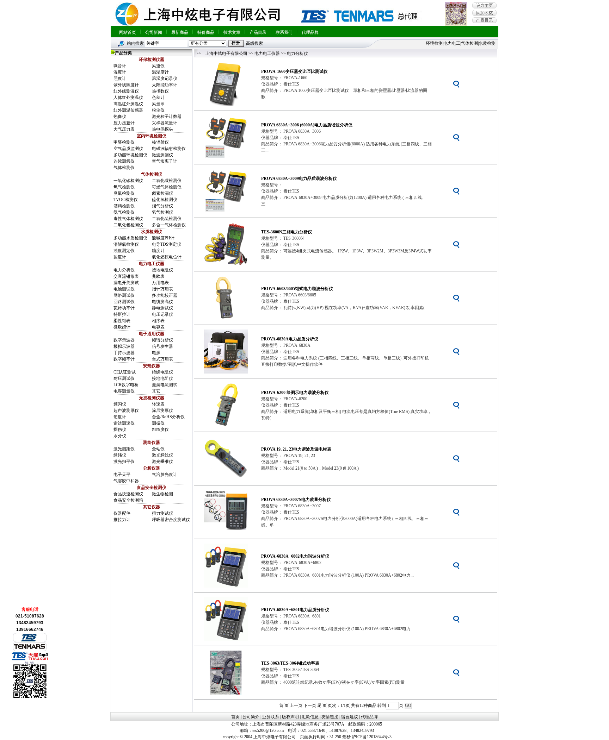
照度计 (119, 78)
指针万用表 (162, 289)
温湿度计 (160, 72)
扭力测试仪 (162, 513)
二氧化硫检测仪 (167, 218)
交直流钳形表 (126, 276)
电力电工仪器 (267, 53)
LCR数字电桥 (126, 384)
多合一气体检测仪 (169, 224)
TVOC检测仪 (125, 199)
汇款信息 (310, 716)
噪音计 (119, 65)
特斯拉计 (121, 314)
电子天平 (121, 474)
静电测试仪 (162, 308)
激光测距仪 (124, 448)
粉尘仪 (158, 110)
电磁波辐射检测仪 (169, 148)
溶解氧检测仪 (126, 244)
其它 (156, 391)
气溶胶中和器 (126, 480)
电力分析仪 (124, 270)
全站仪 (158, 448)
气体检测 (469, 43)
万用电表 (160, 282)
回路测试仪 (124, 301)
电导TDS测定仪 (166, 244)
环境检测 (434, 43)
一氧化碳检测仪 (128, 180)
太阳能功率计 (164, 84)
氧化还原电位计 (167, 257)
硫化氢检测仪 (164, 199)
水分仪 (119, 435)
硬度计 (119, 416)
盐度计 (119, 257)
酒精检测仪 (124, 205)
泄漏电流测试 (164, 384)
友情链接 (329, 716)
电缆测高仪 (162, 301)
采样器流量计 (164, 122)
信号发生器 (162, 346)
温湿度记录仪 (164, 78)
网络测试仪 (124, 295)
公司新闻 (153, 32)
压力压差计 (124, 122)
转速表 (158, 404)
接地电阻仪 (162, 270)
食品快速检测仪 (128, 493)
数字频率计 (124, 359)
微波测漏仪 (162, 154)
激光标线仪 (162, 455)
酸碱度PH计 (163, 238)
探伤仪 (119, 429)
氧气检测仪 (124, 186)
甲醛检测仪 (124, 142)
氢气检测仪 (162, 212)
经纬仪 (119, 455)
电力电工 (451, 43)
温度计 (119, 72)
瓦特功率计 (124, 308)
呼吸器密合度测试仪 (171, 519)
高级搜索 (254, 43)
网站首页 (127, 32)
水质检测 (487, 43)
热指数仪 (160, 91)
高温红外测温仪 (128, 103)
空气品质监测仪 (128, 148)
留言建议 (349, 716)
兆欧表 (158, 276)
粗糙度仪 (160, 429)
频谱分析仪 (162, 340)
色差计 (158, 97)
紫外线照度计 (126, 84)
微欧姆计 (121, 327)
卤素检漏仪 (162, 193)
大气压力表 (124, 129)
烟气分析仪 (162, 205)
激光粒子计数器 (167, 116)
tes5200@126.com (268, 730)
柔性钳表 (121, 320)
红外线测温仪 (126, 91)
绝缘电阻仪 (162, 372)
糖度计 (158, 250)
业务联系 (270, 716)
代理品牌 (310, 32)
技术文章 (231, 32)
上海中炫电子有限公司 (226, 53)
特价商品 (205, 32)
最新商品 (179, 32)
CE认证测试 (124, 372)
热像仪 (119, 116)
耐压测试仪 (124, 378)
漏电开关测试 (126, 282)
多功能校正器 (164, 295)
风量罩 (158, 103)
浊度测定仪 (124, 250)
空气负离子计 (164, 161)
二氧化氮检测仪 (128, 224)
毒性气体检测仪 (128, 218)
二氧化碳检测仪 (167, 180)
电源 (156, 352)
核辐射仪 (160, 142)
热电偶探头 (162, 129)
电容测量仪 (124, 391)
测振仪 (158, 423)
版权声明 (290, 716)
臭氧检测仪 (124, 193)
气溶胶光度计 (164, 474)
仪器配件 (121, 513)
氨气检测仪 (124, 212)
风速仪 (158, 65)
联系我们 (284, 32)
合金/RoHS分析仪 (168, 416)
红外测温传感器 (128, 110)
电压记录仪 (162, 314)
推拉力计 (121, 519)
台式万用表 (162, 359)
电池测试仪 (124, 289)
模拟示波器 (124, 346)
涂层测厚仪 (162, 410)
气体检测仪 (124, 167)
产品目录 (258, 32)
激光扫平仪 (124, 461)
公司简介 (250, 716)
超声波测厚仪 (126, 410)
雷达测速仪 (124, 423)
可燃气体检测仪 (167, 186)
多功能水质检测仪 (130, 238)
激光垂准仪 (162, 461)
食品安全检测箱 (128, 500)
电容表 (158, 327)
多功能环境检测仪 (130, 154)
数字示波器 (124, 340)
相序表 (158, 320)
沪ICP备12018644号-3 (372, 736)
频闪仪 (119, 404)
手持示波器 (124, 352)
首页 (235, 716)
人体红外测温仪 (128, 97)
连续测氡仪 (124, 161)
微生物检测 (162, 493)
